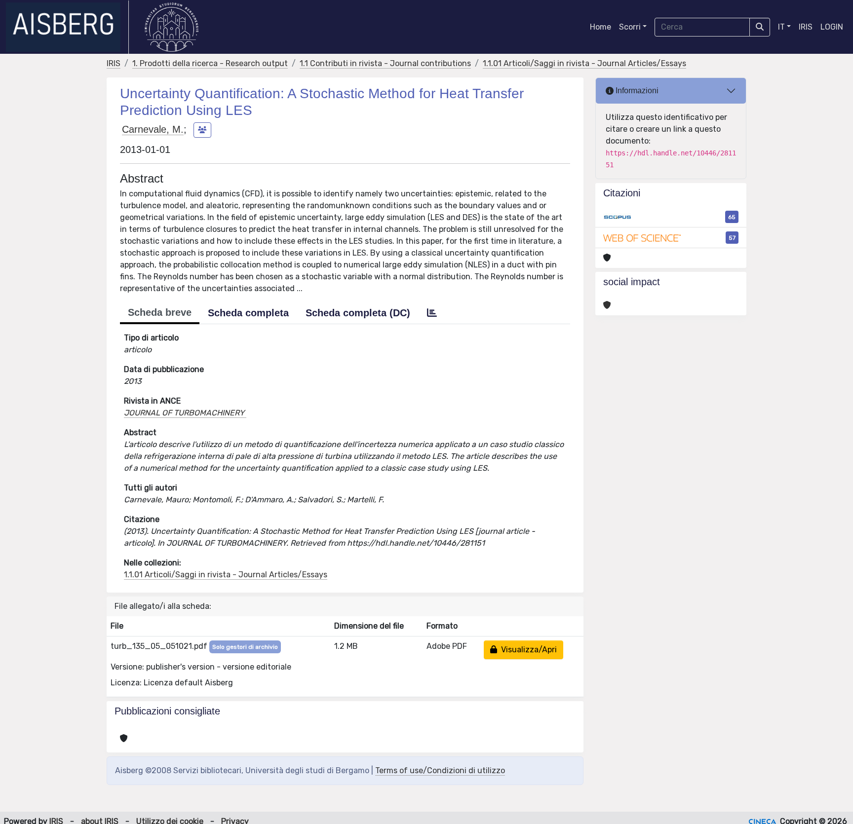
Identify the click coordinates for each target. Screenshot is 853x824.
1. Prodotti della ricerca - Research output (210, 63)
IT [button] (781, 27)
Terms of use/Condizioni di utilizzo (440, 770)
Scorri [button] (630, 27)
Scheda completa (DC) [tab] (358, 312)
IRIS (806, 27)
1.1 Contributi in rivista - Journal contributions (385, 63)
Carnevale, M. (153, 129)
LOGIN (831, 27)
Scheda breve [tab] (160, 312)
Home (600, 27)
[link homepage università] (171, 27)
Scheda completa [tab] (248, 312)
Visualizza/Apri (527, 649)
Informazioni (636, 90)
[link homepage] (67, 27)
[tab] (432, 312)
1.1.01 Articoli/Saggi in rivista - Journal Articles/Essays (584, 63)
